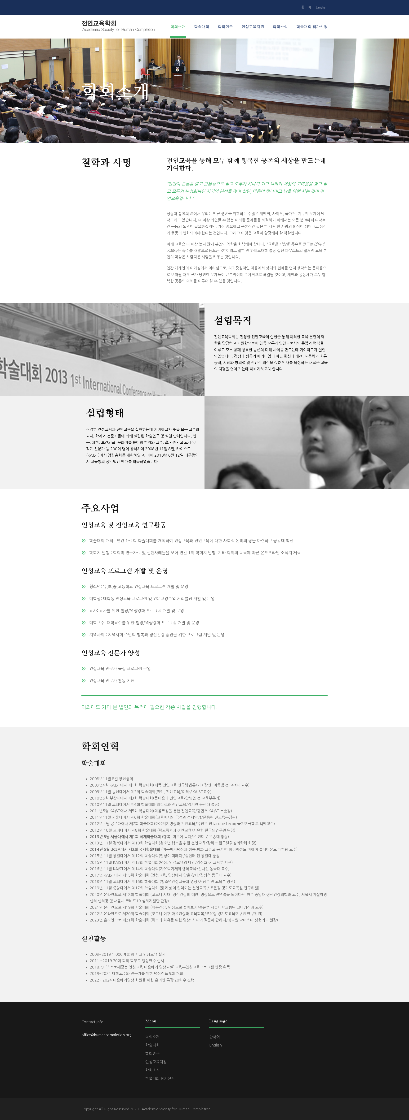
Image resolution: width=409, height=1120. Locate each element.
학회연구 (225, 26)
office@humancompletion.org (106, 1035)
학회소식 (280, 26)
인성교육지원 (252, 26)
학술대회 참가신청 (312, 26)
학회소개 (178, 26)
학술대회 (201, 26)
